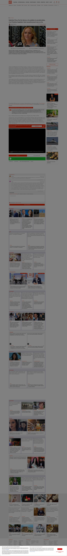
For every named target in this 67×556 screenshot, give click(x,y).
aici (12, 552)
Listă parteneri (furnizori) (32, 551)
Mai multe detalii (7, 549)
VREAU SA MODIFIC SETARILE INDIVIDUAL (60, 552)
